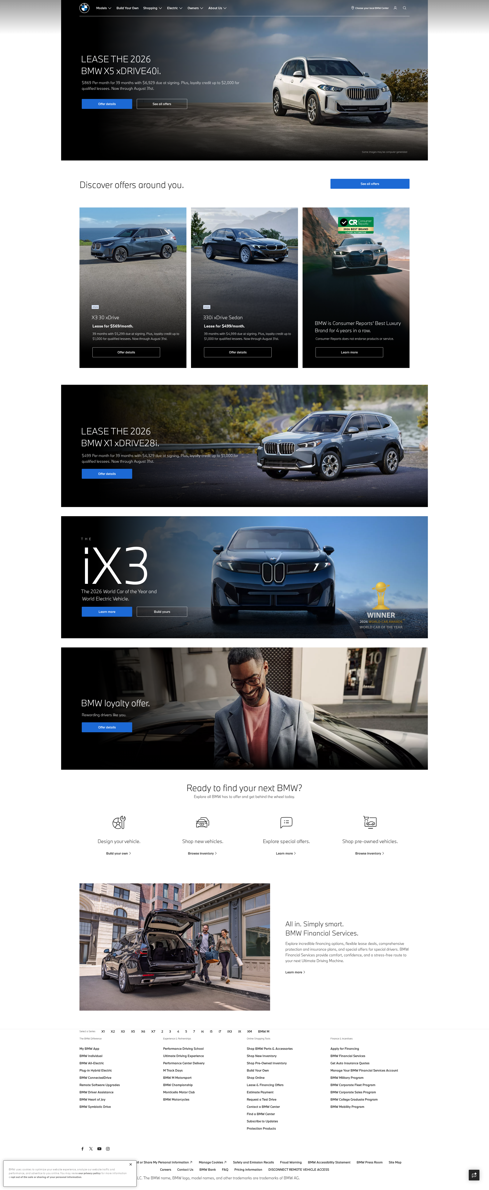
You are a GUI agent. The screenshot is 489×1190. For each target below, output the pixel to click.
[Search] (405, 8)
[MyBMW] (395, 8)
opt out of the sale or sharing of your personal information (46, 1177)
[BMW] (84, 8)
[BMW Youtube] (99, 1149)
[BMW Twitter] (91, 1149)
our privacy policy (90, 1173)
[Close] (130, 1164)
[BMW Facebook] (82, 1149)
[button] (474, 1175)
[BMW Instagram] (108, 1149)
